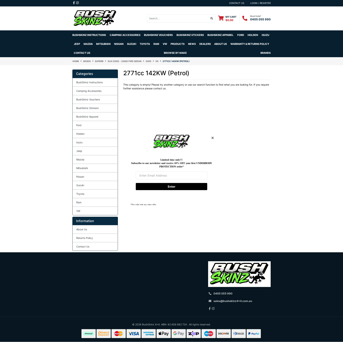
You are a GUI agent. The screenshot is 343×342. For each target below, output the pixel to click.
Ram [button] (156, 43)
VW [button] (165, 43)
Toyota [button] (145, 43)
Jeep (79, 150)
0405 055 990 (260, 19)
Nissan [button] (118, 43)
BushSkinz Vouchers (158, 34)
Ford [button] (240, 34)
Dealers (205, 43)
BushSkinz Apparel (220, 34)
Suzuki (80, 185)
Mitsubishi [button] (103, 43)
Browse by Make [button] (175, 52)
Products (178, 43)
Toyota (80, 193)
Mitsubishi (82, 168)
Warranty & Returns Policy (249, 43)
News (192, 43)
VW (78, 210)
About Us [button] (220, 43)
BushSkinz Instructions (89, 34)
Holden (80, 133)
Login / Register (260, 3)
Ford (78, 125)
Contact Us (82, 52)
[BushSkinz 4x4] (95, 18)
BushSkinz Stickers (190, 34)
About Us (81, 229)
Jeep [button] (77, 43)
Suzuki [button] (131, 43)
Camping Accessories (125, 34)
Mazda (80, 159)
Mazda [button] (88, 43)
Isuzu (79, 142)
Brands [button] (265, 52)
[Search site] (211, 18)
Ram (78, 202)
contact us (236, 3)
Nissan (80, 176)
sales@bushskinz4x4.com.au (232, 301)
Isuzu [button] (265, 34)
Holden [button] (253, 34)
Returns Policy (84, 237)
